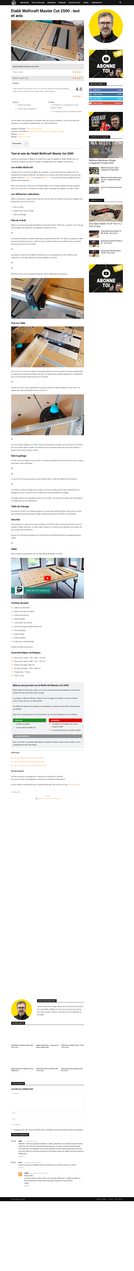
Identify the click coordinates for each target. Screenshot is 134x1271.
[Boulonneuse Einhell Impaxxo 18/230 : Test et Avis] (94, 253)
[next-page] (15, 1075)
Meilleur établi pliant (34, 129)
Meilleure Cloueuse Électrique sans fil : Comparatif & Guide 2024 (111, 180)
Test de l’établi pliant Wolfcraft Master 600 (28, 758)
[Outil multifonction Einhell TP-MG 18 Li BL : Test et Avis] (94, 234)
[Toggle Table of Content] (24, 144)
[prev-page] (12, 1075)
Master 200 (28, 178)
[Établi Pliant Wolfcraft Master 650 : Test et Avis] (47, 1059)
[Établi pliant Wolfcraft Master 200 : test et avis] (72, 1059)
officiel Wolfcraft (74, 785)
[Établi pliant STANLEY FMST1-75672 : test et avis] (72, 1035)
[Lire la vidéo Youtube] (47, 578)
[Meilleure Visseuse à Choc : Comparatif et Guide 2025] (94, 170)
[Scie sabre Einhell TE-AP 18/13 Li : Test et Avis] (106, 213)
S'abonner (118, 103)
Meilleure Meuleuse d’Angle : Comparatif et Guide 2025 (103, 161)
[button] (120, 2)
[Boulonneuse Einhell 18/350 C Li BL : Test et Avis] (94, 243)
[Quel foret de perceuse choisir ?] (94, 190)
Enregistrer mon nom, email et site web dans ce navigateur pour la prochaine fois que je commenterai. (48, 1130)
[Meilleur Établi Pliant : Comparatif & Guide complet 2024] (47, 1035)
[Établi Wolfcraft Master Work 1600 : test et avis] (22, 1035)
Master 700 (47, 178)
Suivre (119, 94)
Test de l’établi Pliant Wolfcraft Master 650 (28, 762)
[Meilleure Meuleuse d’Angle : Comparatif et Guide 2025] (106, 149)
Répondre (21, 1156)
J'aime (119, 90)
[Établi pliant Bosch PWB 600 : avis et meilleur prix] (22, 1059)
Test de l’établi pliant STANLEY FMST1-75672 (30, 766)
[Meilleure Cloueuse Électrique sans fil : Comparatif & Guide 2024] (94, 180)
